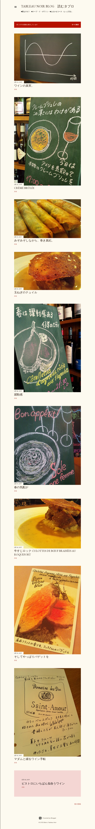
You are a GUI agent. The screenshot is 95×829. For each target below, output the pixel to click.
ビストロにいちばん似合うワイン (43, 783)
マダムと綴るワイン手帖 (30, 759)
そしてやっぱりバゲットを (31, 656)
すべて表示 (75, 24)
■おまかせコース (56, 11)
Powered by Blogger (49, 818)
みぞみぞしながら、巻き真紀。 (34, 240)
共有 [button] (15, 89)
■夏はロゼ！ (25, 11)
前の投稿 (77, 804)
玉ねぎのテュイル (25, 292)
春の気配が (21, 487)
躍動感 (18, 394)
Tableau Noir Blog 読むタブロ (47, 6)
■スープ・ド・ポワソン (40, 11)
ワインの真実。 (24, 85)
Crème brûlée (24, 188)
